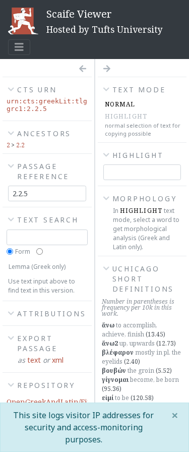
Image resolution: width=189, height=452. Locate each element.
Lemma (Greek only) (37, 266)
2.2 (20, 145)
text (34, 360)
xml (58, 360)
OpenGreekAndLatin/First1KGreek (67, 402)
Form (22, 251)
